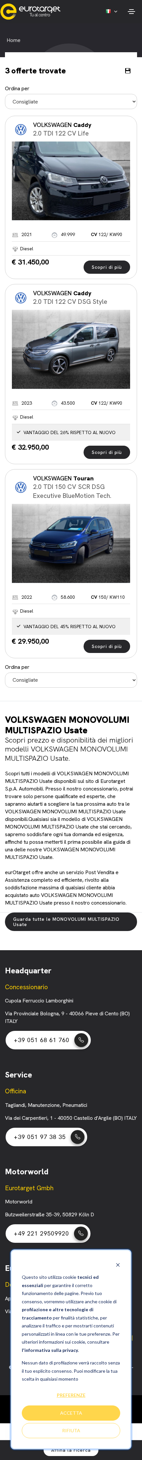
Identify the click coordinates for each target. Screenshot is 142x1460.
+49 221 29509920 (41, 1233)
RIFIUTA (71, 1430)
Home (13, 40)
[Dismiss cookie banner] (118, 1265)
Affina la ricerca (71, 1450)
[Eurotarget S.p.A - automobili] (32, 11)
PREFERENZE (71, 1395)
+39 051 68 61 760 (41, 1040)
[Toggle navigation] (131, 11)
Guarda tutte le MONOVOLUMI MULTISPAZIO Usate (66, 921)
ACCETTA (71, 1413)
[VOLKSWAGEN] (71, 181)
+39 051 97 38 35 (40, 1137)
